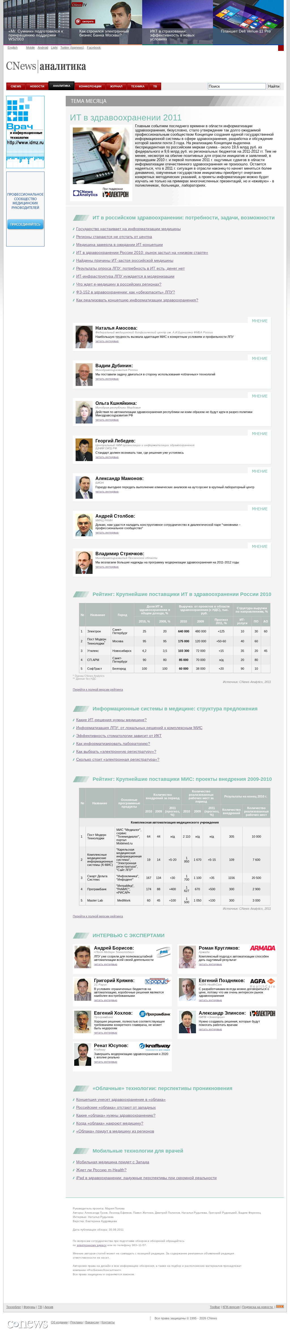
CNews (212, 1318)
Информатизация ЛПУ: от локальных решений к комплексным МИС (139, 727)
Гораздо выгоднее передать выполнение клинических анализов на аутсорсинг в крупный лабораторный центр (174, 487)
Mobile (30, 47)
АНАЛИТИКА (61, 85)
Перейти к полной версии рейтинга (98, 689)
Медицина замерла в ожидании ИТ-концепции (119, 244)
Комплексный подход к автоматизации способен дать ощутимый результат (234, 958)
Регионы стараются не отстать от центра (114, 236)
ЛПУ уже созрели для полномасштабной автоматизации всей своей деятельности (123, 958)
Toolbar (215, 1307)
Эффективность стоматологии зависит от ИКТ (119, 735)
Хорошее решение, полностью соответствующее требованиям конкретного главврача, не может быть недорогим (129, 1025)
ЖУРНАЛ (116, 86)
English (13, 47)
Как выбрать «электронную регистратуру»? (116, 751)
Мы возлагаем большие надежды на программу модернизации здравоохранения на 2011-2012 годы (167, 562)
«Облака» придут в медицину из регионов (115, 1131)
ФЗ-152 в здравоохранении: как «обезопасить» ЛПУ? (125, 292)
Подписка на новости (258, 1307)
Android (43, 47)
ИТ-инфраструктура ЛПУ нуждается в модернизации (125, 276)
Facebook (94, 47)
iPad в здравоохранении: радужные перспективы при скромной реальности (146, 1177)
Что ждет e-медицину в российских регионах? (118, 284)
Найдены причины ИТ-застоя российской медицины (124, 260)
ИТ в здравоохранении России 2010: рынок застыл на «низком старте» (142, 252)
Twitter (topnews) (72, 47)
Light (54, 47)
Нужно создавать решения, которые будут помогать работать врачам (229, 1023)
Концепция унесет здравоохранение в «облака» (121, 1099)
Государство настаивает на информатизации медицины (128, 228)
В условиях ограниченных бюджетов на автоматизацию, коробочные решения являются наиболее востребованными (129, 992)
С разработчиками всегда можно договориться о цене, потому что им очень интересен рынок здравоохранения (234, 992)
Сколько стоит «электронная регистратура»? (117, 759)
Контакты (108, 1322)
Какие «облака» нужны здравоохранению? (115, 1115)
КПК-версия (231, 1307)
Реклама (76, 1322)
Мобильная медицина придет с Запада (112, 1162)
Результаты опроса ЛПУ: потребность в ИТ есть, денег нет (130, 268)
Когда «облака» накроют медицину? (109, 1123)
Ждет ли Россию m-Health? (101, 1170)
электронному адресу (91, 1245)
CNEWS (16, 86)
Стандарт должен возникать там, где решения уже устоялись (139, 452)
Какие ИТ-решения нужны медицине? (111, 719)
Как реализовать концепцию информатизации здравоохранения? (137, 300)
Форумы (29, 1307)
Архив (48, 1307)
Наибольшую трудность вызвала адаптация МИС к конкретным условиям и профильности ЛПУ (164, 336)
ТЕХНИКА (137, 86)
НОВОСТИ (37, 86)
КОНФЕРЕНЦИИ (90, 86)
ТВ (155, 86)
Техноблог (13, 1307)
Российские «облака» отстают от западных (116, 1107)
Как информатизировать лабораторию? (113, 743)
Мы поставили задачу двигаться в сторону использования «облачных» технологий (155, 374)
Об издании (59, 1322)
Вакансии (92, 1322)
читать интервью (107, 341)
